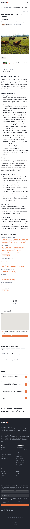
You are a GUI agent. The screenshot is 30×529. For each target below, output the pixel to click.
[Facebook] (2, 510)
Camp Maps (19, 456)
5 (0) (23, 349)
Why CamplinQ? (20, 447)
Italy (17, 475)
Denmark (3, 473)
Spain (2, 480)
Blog (2, 456)
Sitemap (15, 524)
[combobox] (13, 353)
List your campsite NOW (22, 449)
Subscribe (15, 505)
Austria (3, 471)
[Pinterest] (9, 510)
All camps (3, 447)
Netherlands (4, 478)
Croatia (17, 471)
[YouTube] (12, 510)
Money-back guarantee (7, 454)
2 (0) (8, 349)
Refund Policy (19, 458)
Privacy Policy (19, 465)
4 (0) (18, 349)
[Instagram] (4, 510)
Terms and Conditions (21, 462)
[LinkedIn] (7, 510)
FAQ (2, 452)
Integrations (19, 452)
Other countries (19, 480)
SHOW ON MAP (15, 336)
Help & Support (5, 458)
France (17, 473)
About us (3, 449)
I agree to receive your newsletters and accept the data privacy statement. (15, 500)
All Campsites (7, 7)
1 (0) (3, 349)
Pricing (18, 454)
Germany (3, 475)
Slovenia (18, 478)
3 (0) (13, 349)
